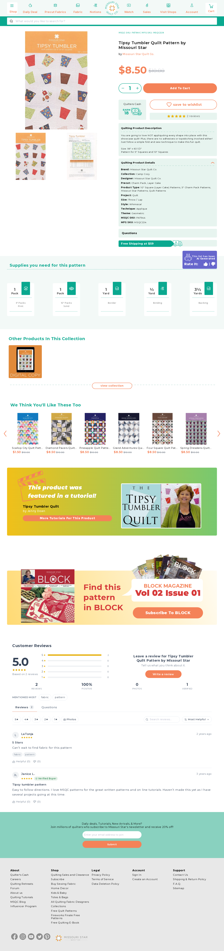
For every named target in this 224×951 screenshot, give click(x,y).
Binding (157, 303)
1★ (56, 719)
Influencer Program (23, 906)
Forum (14, 888)
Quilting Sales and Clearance (70, 874)
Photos (71, 719)
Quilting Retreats (21, 883)
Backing (203, 303)
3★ (36, 719)
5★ (17, 719)
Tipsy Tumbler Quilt (41, 506)
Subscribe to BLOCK (168, 612)
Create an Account (145, 879)
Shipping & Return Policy (189, 879)
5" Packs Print (21, 304)
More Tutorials (67, 518)
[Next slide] (218, 433)
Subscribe (57, 879)
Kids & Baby (59, 892)
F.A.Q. (177, 883)
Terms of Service (103, 879)
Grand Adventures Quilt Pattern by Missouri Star (129, 447)
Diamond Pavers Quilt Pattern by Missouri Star (61, 447)
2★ (46, 719)
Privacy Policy (101, 874)
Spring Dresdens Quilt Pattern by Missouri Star (196, 447)
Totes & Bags (59, 897)
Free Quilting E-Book (65, 922)
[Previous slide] (5, 433)
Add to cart (180, 88)
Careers (15, 879)
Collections (58, 906)
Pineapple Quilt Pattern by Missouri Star (95, 447)
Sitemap (178, 888)
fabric (45, 697)
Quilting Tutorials (21, 897)
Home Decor (60, 888)
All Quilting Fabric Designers (70, 901)
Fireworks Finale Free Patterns (65, 917)
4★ (26, 719)
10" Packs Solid (66, 304)
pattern (60, 697)
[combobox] (112, 21)
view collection (112, 385)
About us (16, 892)
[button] (12, 7)
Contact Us (180, 874)
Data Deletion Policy (105, 883)
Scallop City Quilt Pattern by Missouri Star (28, 447)
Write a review (163, 674)
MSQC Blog (18, 901)
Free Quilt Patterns (64, 910)
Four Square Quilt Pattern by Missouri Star (162, 447)
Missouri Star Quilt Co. (138, 54)
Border (112, 303)
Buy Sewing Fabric (63, 883)
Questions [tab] (49, 707)
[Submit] (12, 21)
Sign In (136, 874)
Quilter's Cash (19, 874)
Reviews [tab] (23, 707)
